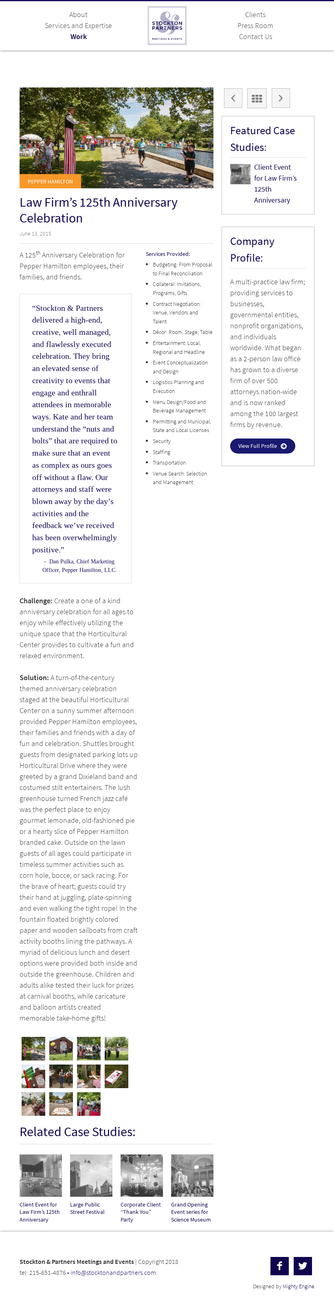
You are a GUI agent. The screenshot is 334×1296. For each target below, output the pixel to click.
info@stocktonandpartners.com (113, 1272)
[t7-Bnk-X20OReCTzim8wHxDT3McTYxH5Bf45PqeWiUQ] (61, 1076)
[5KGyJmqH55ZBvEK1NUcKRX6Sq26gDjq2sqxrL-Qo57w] (116, 1076)
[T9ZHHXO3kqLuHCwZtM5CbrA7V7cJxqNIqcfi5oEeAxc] (33, 1104)
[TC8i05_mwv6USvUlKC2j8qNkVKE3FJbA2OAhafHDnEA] (116, 1048)
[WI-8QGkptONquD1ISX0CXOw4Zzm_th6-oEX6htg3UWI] (33, 1076)
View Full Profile (257, 446)
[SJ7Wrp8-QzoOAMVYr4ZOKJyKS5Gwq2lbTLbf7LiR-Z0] (61, 1048)
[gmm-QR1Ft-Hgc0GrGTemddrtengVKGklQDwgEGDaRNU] (89, 1076)
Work (78, 36)
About (78, 15)
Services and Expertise (78, 26)
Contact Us (255, 36)
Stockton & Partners (167, 25)
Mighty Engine (298, 1286)
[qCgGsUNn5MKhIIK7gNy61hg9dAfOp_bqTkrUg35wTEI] (89, 1104)
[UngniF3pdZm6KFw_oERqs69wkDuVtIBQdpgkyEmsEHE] (61, 1104)
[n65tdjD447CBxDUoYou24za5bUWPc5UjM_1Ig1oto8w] (89, 1048)
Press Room (255, 26)
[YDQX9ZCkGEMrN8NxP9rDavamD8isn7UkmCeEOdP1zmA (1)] (33, 1048)
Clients (255, 15)
